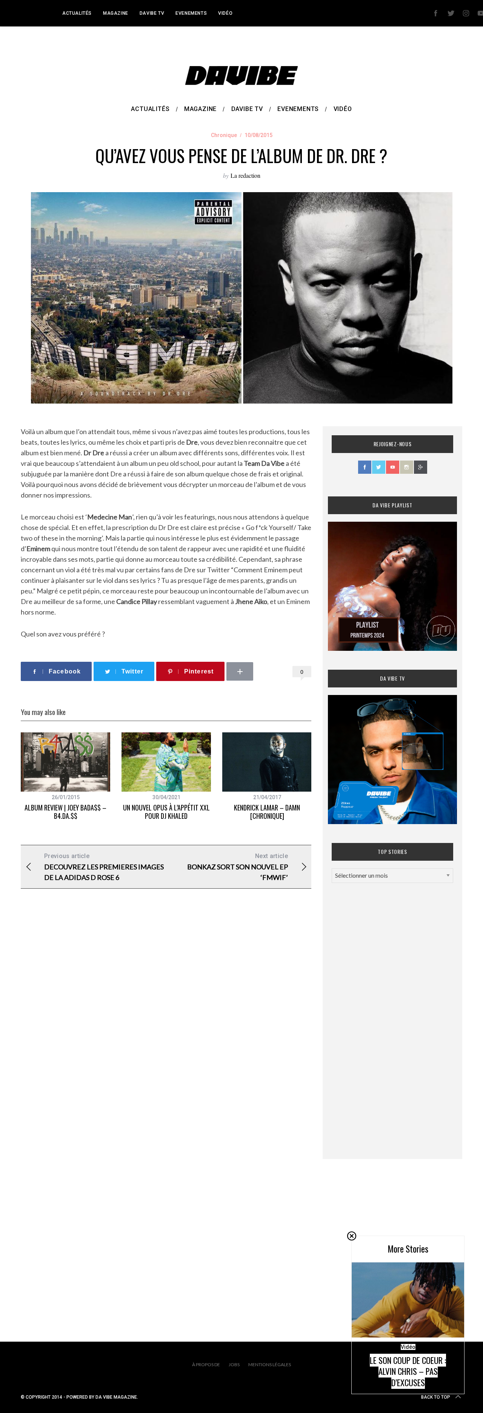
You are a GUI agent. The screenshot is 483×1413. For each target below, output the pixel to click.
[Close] (351, 1235)
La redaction (245, 175)
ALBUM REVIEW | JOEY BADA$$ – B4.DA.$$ (65, 812)
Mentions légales (269, 1364)
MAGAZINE (115, 13)
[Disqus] (166, 1016)
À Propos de (206, 1364)
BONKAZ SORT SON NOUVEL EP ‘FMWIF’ (237, 866)
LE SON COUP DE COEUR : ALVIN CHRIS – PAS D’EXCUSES (408, 1371)
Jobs (234, 1364)
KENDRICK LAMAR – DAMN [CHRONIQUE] (267, 812)
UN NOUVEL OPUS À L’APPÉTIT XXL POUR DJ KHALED (166, 812)
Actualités (77, 13)
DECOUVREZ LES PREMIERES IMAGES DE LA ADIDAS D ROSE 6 (104, 866)
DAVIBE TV (152, 13)
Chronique (224, 135)
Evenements (191, 13)
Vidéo (225, 13)
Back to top (435, 1397)
